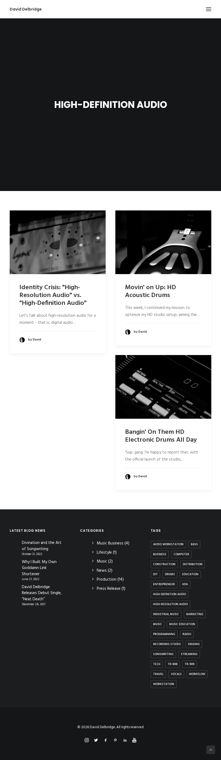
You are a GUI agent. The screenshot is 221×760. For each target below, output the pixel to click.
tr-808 (172, 664)
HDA (185, 584)
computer (181, 554)
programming (164, 634)
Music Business (110, 543)
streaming (189, 654)
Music (102, 561)
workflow (197, 674)
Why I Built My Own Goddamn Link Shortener (39, 568)
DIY (155, 574)
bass (194, 544)
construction (164, 564)
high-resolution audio (170, 604)
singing (194, 644)
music (157, 624)
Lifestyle (104, 552)
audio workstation (168, 544)
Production (106, 579)
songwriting (163, 654)
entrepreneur (164, 584)
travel (158, 674)
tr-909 (189, 664)
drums (170, 574)
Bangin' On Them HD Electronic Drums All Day (161, 436)
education (190, 574)
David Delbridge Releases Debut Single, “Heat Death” (41, 593)
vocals (176, 674)
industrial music (166, 614)
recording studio (167, 644)
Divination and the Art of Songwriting (41, 546)
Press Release (108, 588)
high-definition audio (169, 594)
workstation (163, 684)
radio (186, 634)
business (159, 554)
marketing (194, 614)
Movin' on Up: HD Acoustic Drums (150, 291)
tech (156, 664)
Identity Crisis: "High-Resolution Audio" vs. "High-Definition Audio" (53, 295)
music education (182, 624)
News (102, 570)
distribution (192, 564)
